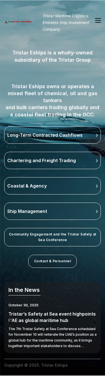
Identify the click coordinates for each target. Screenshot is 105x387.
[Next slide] (94, 322)
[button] (52, 135)
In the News (24, 290)
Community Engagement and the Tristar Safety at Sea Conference (52, 237)
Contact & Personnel (52, 261)
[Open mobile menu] (98, 20)
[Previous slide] (10, 322)
